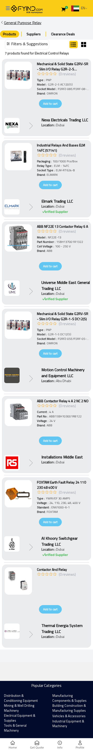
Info (59, 747)
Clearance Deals (63, 34)
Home (13, 747)
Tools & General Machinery (15, 728)
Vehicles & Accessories (69, 715)
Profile (80, 747)
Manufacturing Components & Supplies (69, 698)
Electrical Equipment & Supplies (19, 718)
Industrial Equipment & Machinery (68, 724)
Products (9, 34)
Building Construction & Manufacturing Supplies (69, 708)
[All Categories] (8, 8)
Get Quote (37, 747)
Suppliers (34, 34)
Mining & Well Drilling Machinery (19, 708)
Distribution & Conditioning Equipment (21, 698)
